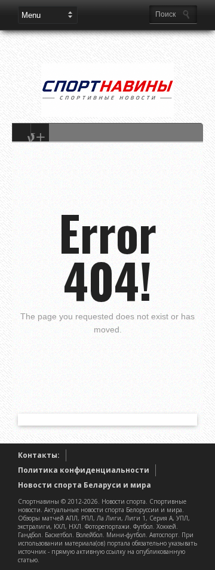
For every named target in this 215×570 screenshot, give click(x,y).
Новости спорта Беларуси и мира (84, 485)
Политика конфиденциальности (83, 470)
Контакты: (39, 455)
